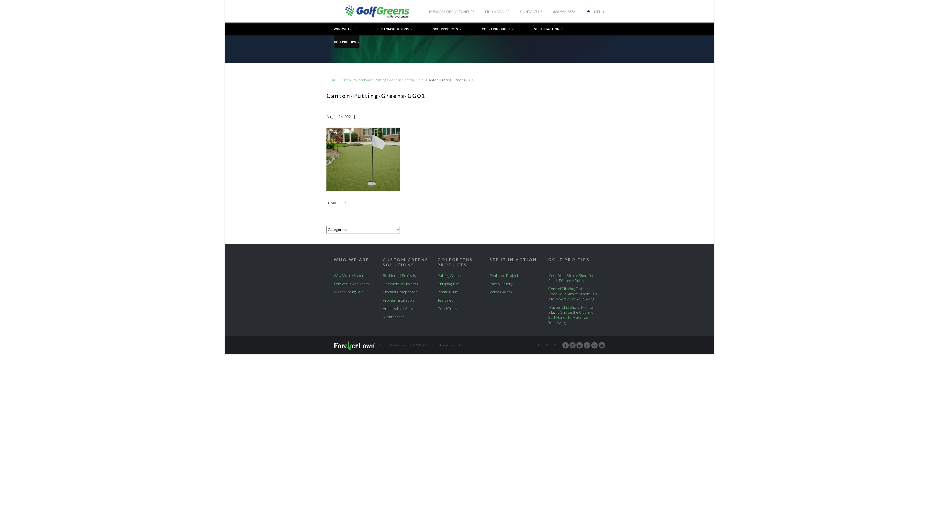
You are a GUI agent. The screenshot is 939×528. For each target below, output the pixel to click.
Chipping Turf (448, 283)
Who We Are (343, 29)
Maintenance (394, 316)
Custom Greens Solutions (405, 262)
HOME (332, 79)
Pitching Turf (447, 291)
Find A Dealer (497, 11)
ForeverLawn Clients (351, 283)
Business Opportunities (452, 11)
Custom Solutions (393, 29)
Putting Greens (449, 275)
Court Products (496, 29)
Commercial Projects (400, 283)
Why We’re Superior (351, 275)
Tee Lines (445, 300)
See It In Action (546, 29)
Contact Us (531, 11)
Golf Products (445, 29)
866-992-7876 (564, 11)
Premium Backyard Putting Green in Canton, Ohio (383, 79)
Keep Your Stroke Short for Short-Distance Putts (571, 278)
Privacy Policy (455, 344)
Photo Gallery (501, 283)
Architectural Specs (399, 308)
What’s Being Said (349, 291)
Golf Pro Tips (345, 42)
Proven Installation (398, 300)
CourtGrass (447, 308)
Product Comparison (400, 291)
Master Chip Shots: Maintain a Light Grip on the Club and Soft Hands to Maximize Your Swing (571, 315)
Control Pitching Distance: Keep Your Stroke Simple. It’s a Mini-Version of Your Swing (572, 293)
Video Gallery (501, 291)
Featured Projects (505, 275)
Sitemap (442, 344)
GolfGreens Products (455, 262)
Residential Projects (399, 275)
